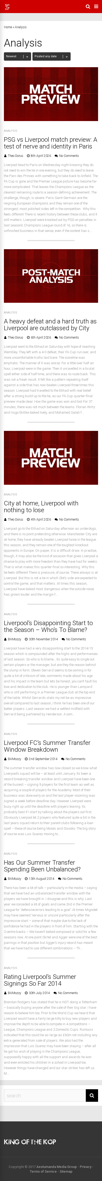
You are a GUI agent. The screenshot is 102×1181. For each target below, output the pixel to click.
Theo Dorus (15, 156)
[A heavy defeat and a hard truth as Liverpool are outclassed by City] (51, 301)
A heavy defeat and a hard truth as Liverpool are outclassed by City (50, 325)
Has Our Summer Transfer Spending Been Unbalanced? (42, 866)
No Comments (69, 156)
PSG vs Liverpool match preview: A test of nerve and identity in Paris (50, 143)
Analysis (10, 131)
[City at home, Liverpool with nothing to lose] (51, 483)
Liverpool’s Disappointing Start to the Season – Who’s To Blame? (48, 626)
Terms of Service (43, 1171)
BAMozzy (14, 639)
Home (8, 27)
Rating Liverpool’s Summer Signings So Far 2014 (40, 980)
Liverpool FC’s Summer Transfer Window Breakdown (47, 746)
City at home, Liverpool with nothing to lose (41, 507)
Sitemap (66, 1171)
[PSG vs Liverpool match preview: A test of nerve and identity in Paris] (51, 119)
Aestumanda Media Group (56, 1167)
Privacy (85, 1167)
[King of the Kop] (7, 9)
